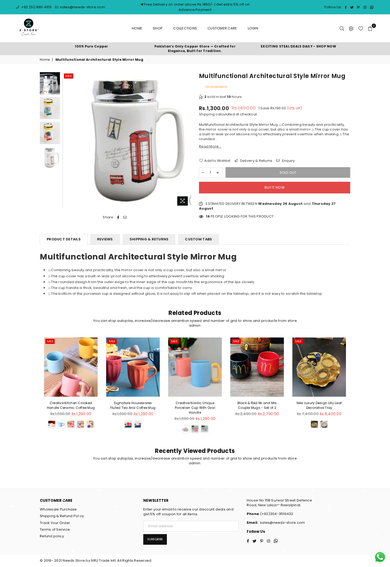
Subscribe (155, 539)
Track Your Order (55, 522)
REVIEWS (105, 239)
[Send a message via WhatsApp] (380, 557)
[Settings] (351, 28)
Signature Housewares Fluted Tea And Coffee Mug (85, 405)
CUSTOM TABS (198, 239)
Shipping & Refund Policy (62, 515)
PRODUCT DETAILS (64, 239)
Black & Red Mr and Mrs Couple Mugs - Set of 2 (209, 405)
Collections (185, 28)
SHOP (158, 28)
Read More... (210, 146)
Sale (68, 76)
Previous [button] (67, 140)
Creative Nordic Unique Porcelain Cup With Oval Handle (147, 408)
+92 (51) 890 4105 (36, 7)
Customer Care (222, 28)
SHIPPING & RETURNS (149, 239)
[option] (91, 46)
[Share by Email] (125, 217)
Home (137, 28)
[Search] (341, 28)
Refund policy (52, 536)
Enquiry (288, 160)
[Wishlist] (361, 28)
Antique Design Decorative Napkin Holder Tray (333, 405)
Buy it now (275, 187)
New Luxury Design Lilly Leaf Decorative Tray (271, 405)
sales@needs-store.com (82, 7)
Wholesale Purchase (58, 509)
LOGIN (253, 28)
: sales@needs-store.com (281, 522)
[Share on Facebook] (118, 217)
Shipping (207, 114)
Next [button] (186, 140)
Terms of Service (55, 529)
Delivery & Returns (255, 160)
